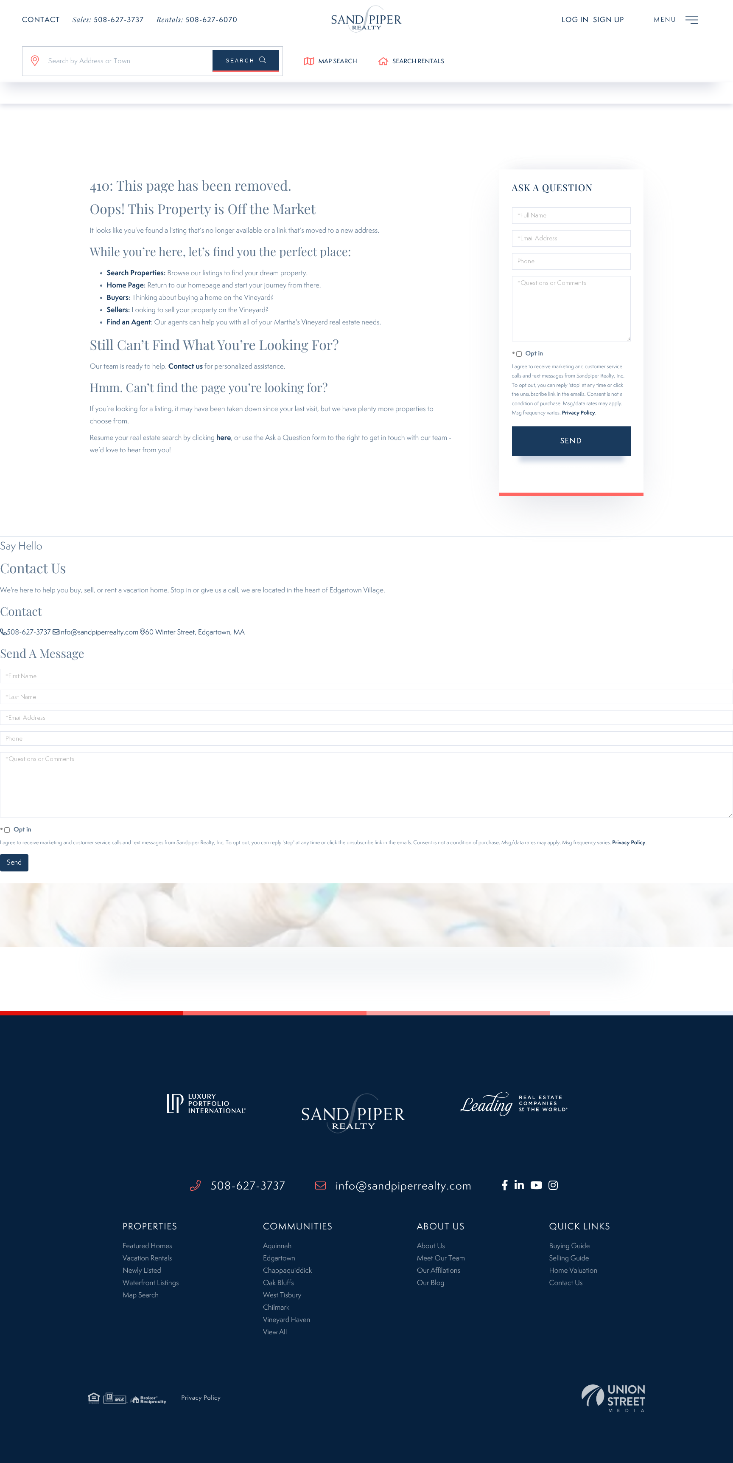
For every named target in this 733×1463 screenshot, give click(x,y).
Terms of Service (547, 476)
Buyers (118, 298)
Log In (575, 20)
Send (571, 441)
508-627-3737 (108, 19)
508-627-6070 (197, 19)
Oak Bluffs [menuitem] (278, 1283)
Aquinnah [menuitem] (277, 1246)
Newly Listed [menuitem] (142, 1270)
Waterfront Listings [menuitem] (151, 1283)
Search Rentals (418, 62)
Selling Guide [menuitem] (569, 1258)
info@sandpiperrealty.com (99, 632)
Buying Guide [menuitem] (569, 1246)
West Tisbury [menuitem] (282, 1295)
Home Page (125, 285)
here (223, 438)
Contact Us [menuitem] (566, 1283)
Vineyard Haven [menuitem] (286, 1320)
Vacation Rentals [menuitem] (147, 1258)
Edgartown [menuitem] (279, 1258)
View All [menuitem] (275, 1332)
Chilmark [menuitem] (276, 1307)
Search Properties (135, 273)
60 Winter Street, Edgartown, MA (195, 632)
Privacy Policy (578, 413)
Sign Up (608, 20)
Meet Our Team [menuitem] (441, 1258)
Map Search (337, 62)
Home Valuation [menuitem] (573, 1270)
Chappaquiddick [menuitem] (287, 1270)
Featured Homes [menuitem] (147, 1246)
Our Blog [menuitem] (431, 1283)
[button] (246, 61)
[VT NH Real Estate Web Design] (613, 1398)
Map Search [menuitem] (141, 1295)
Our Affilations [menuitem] (438, 1270)
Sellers (117, 310)
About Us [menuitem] (431, 1246)
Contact (41, 20)
